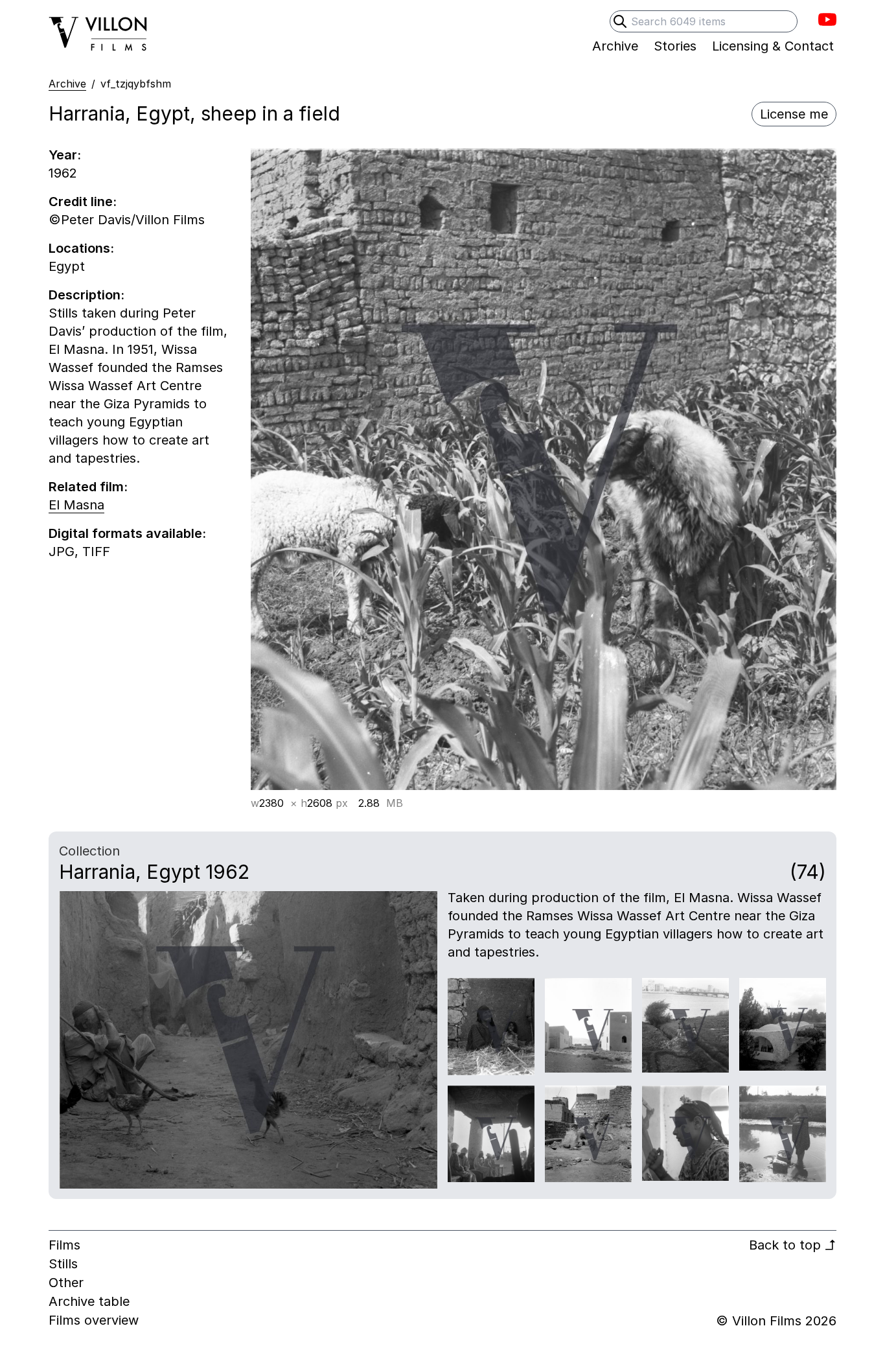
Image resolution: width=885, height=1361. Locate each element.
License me (794, 114)
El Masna (76, 505)
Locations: (81, 248)
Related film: (88, 486)
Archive (67, 83)
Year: (65, 155)
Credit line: (83, 201)
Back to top (792, 1245)
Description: (86, 295)
